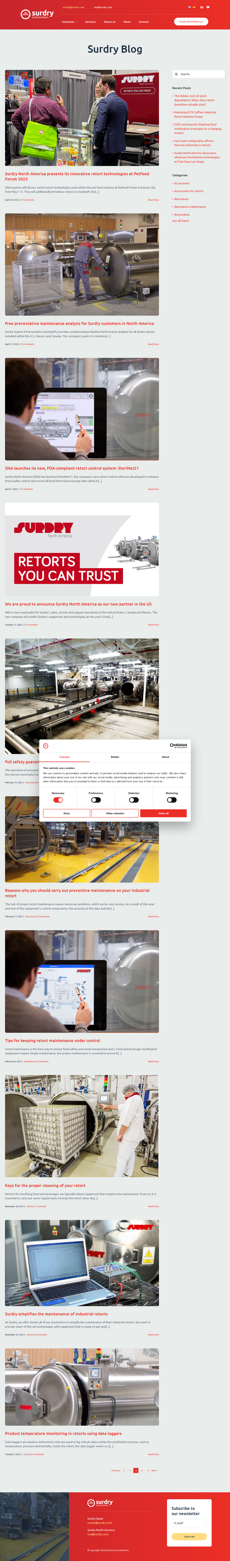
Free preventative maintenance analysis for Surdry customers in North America (79, 323)
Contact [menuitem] (144, 21)
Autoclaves (30, 782)
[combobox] (198, 74)
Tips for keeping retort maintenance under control (52, 1040)
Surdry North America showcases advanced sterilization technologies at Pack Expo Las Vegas (197, 157)
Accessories (182, 183)
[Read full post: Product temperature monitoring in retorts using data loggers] (82, 1387)
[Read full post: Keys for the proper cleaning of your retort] (82, 1126)
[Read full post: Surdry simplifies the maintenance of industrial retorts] (82, 1263)
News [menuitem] (127, 21)
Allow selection (115, 813)
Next (154, 1470)
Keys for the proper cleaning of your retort (45, 1185)
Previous (116, 1470)
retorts (29, 1206)
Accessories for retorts (189, 191)
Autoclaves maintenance (190, 206)
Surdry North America (191, 21)
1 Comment (40, 1206)
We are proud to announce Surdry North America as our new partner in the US (78, 604)
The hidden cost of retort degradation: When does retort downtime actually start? (194, 100)
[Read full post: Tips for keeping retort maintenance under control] (82, 981)
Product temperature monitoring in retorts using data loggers (63, 1433)
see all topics (180, 220)
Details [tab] (115, 757)
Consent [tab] (64, 757)
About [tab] (165, 757)
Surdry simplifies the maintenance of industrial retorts (56, 1313)
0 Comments (28, 200)
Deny (67, 813)
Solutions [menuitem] (68, 21)
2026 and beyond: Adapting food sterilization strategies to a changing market (197, 129)
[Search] (176, 74)
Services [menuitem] (90, 21)
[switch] (96, 799)
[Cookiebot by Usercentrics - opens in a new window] (172, 745)
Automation (182, 214)
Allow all (163, 813)
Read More (153, 200)
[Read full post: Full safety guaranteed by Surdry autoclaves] (82, 696)
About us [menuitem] (109, 21)
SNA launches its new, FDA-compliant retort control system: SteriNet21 (72, 468)
